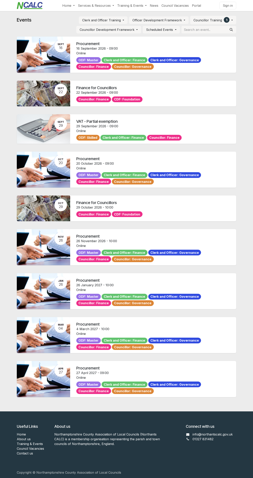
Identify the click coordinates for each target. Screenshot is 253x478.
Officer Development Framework (157, 20)
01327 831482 (203, 439)
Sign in (228, 6)
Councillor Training (210, 20)
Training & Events (30, 444)
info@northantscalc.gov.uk (213, 434)
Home (21, 434)
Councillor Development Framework (107, 30)
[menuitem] (68, 5)
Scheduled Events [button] (160, 30)
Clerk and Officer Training (102, 20)
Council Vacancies (30, 449)
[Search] (231, 29)
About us (24, 439)
